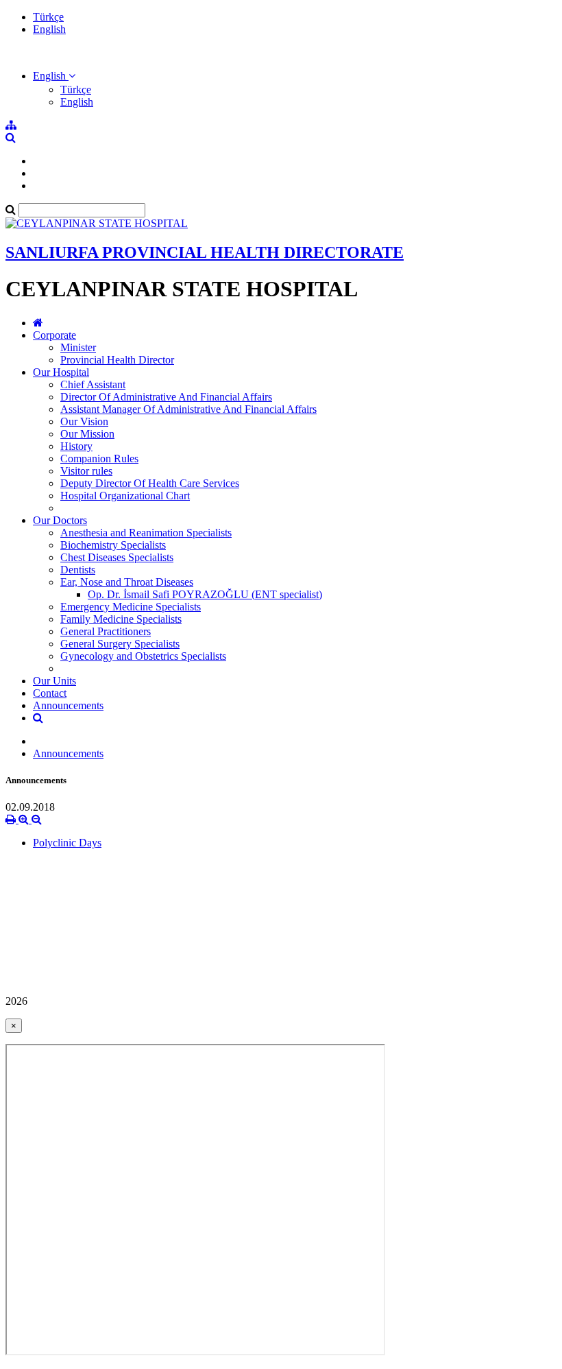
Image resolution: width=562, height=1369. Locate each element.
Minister (78, 347)
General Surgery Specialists (120, 644)
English (49, 29)
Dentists (77, 569)
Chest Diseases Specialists (116, 557)
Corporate (54, 335)
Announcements (68, 705)
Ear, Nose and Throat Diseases (126, 582)
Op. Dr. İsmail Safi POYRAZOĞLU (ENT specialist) (205, 594)
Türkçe (48, 17)
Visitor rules (86, 471)
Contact (49, 693)
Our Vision (84, 421)
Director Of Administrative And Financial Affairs (166, 397)
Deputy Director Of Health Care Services (149, 483)
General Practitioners (105, 631)
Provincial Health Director (117, 360)
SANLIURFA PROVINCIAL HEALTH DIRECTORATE (204, 252)
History (76, 446)
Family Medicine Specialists (121, 619)
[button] (54, 76)
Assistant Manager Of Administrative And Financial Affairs (188, 409)
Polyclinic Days (67, 842)
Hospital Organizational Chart (125, 495)
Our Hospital (61, 372)
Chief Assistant (92, 384)
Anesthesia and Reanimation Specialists (146, 532)
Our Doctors (60, 520)
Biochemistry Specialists (113, 545)
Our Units (54, 681)
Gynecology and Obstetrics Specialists (143, 656)
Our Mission (87, 434)
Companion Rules (99, 458)
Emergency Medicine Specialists (130, 606)
